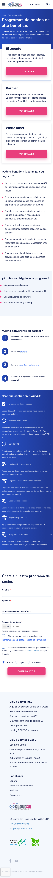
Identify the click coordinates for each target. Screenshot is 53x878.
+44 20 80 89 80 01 (33, 4)
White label (35, 662)
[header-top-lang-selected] (48, 4)
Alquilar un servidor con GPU (24, 716)
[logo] (15, 4)
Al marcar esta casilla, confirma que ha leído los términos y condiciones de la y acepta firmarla (25, 650)
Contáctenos (16, 795)
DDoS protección (18, 725)
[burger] (3, 4)
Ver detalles (26, 71)
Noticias (14, 790)
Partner (9, 662)
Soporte (13, 781)
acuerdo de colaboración (29, 365)
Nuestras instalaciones (21, 785)
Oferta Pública (33, 651)
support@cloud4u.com (21, 828)
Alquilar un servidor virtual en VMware (29, 706)
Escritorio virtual (18, 745)
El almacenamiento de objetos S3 (26, 721)
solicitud (23, 351)
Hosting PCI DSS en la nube (24, 730)
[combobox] (6, 626)
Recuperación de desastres (23, 711)
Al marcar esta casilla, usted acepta (24, 638)
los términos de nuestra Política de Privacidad (24, 640)
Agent (21, 662)
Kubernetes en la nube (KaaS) (25, 758)
